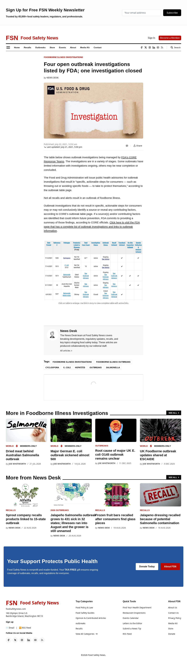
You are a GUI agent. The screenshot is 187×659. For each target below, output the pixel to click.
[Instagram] (149, 47)
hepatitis (80, 367)
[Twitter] (145, 47)
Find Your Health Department (137, 607)
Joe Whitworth (17, 463)
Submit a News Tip (132, 628)
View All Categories (85, 633)
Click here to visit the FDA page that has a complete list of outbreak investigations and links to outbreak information (92, 226)
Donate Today (147, 566)
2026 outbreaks (60, 510)
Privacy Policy (174, 618)
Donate (171, 633)
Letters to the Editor (132, 623)
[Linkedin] (154, 47)
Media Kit (173, 623)
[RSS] (162, 47)
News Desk (53, 77)
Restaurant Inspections (134, 612)
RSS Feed (127, 633)
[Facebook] (141, 47)
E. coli (67, 367)
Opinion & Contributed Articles (91, 618)
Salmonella (113, 367)
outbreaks (96, 367)
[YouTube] (158, 47)
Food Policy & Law (84, 607)
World (10, 446)
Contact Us (173, 612)
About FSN (170, 566)
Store (170, 628)
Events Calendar (131, 618)
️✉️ (10, 627)
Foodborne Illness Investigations (63, 57)
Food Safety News (96, 655)
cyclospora (52, 367)
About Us (172, 607)
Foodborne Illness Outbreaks (113, 361)
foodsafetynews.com (16, 608)
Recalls (10, 510)
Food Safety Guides (85, 612)
